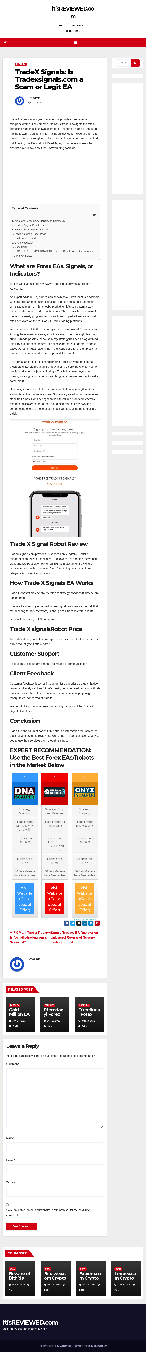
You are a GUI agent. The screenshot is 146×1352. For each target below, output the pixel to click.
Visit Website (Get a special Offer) (54, 899)
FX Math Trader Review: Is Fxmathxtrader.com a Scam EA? (30, 937)
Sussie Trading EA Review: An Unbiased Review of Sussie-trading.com (74, 937)
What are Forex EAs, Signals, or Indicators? (39, 220)
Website (11, 1182)
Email (10, 1160)
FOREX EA (20, 64)
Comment (13, 1064)
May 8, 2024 (124, 1285)
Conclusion (20, 246)
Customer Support (25, 238)
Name (11, 1137)
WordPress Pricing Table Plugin (86, 919)
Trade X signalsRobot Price (30, 233)
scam (12, 1269)
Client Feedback (23, 242)
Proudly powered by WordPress (55, 1346)
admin (36, 98)
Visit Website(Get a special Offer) (24, 899)
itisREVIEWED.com (30, 1322)
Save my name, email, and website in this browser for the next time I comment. (48, 1213)
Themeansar (100, 1346)
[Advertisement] (55, 179)
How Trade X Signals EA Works (32, 229)
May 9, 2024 (18, 1285)
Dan (15, 1026)
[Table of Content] (94, 215)
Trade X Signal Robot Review (31, 225)
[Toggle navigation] (76, 42)
